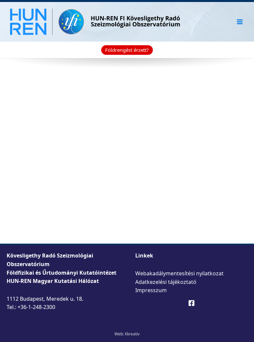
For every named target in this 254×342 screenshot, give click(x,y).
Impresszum (151, 290)
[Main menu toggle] (240, 21)
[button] (127, 50)
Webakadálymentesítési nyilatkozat (179, 273)
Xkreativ (132, 334)
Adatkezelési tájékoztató (165, 282)
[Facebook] (191, 303)
